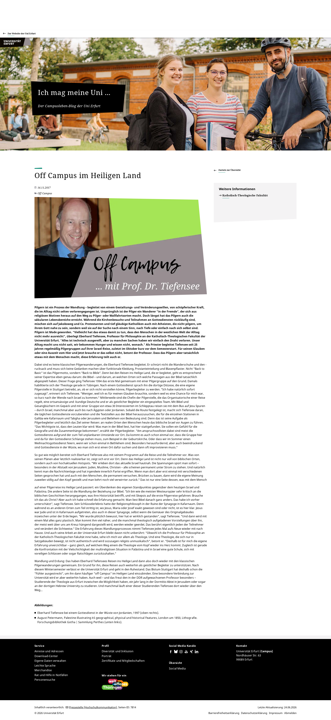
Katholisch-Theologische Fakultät (245, 195)
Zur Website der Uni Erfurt (22, 33)
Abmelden (290, 713)
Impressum (276, 713)
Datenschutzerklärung (254, 713)
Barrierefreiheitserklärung (223, 713)
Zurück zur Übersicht (229, 170)
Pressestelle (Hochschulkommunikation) (93, 707)
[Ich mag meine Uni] (15, 46)
